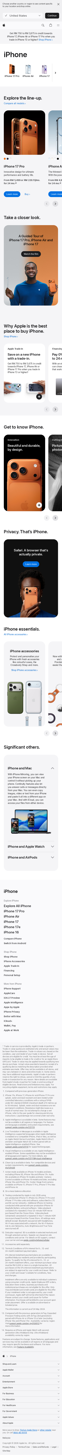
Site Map (6, 1451)
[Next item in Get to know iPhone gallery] (55, 518)
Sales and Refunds (41, 1447)
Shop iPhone (45, 39)
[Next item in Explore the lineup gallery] (55, 204)
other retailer (45, 1430)
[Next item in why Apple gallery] (55, 409)
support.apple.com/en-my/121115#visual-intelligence (28, 1158)
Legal (54, 1447)
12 (16, 183)
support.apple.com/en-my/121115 (19, 1127)
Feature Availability (25, 1347)
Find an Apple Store (28, 1430)
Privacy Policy (9, 1447)
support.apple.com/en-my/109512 (24, 1323)
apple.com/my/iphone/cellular (36, 1240)
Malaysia (6, 1438)
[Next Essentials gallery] (55, 733)
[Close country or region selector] (58, 4)
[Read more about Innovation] (24, 473)
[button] (22, 15)
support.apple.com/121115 (16, 1147)
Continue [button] (52, 15)
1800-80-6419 (20, 1433)
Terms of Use (24, 1447)
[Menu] (58, 25)
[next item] (55, 73)
